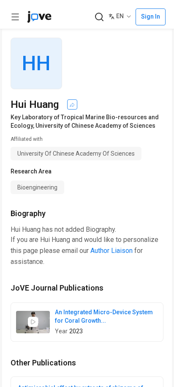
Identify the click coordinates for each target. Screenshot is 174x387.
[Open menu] (15, 17)
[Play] (33, 322)
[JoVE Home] (39, 17)
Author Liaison (111, 251)
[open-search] (99, 17)
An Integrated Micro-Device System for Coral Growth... (104, 316)
